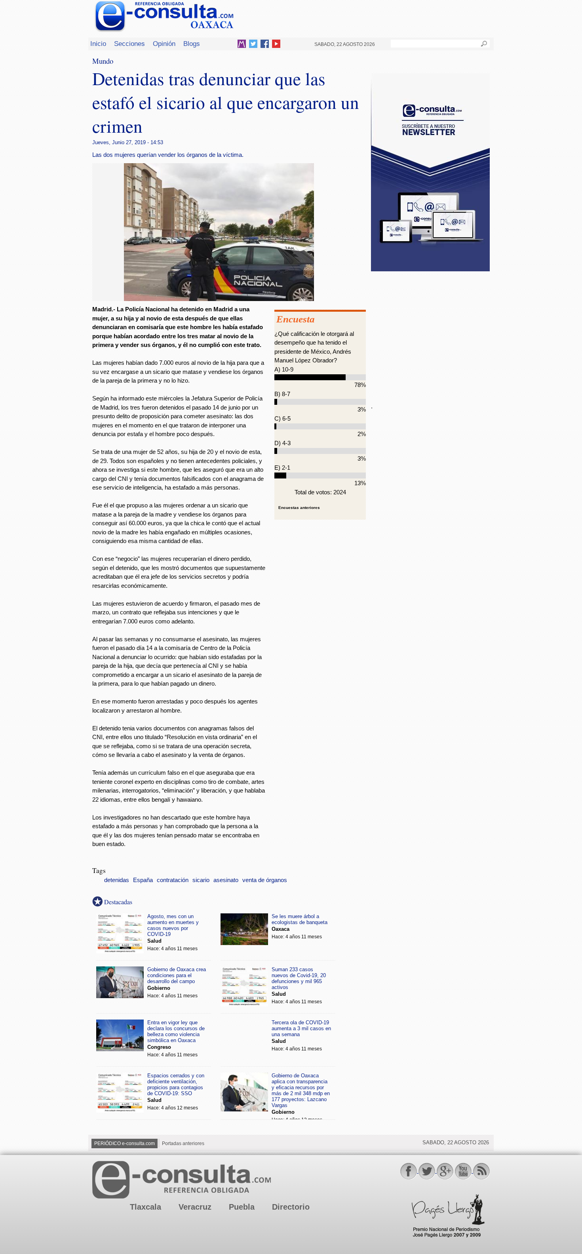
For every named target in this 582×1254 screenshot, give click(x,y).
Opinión (164, 44)
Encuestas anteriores (299, 507)
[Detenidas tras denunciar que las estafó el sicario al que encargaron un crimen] (219, 298)
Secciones (129, 44)
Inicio (98, 44)
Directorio (291, 1207)
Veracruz (195, 1207)
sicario (200, 880)
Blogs (191, 44)
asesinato (225, 880)
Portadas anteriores (183, 1143)
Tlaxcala (145, 1207)
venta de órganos (264, 880)
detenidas (116, 880)
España (143, 880)
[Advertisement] (430, 332)
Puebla (242, 1207)
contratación (172, 880)
